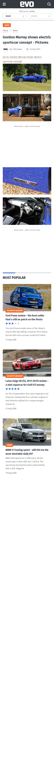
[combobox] (4, 16)
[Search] (49, 4)
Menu (4, 4)
